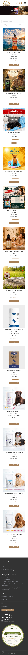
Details (14, 142)
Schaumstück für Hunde (14, 370)
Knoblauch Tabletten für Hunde (14, 329)
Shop (4, 603)
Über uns (5, 606)
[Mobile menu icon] (25, 3)
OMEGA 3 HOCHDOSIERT (14, 210)
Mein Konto (6, 600)
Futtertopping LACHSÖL (14, 52)
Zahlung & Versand (8, 596)
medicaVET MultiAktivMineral (14, 452)
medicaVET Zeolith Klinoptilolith (14, 534)
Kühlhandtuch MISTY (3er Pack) (14, 171)
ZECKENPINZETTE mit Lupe (14, 290)
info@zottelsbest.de (9, 571)
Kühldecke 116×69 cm (14, 132)
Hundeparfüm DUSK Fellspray (14, 93)
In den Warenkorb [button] (14, 64)
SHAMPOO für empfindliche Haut (14, 251)
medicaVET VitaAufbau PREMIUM (14, 493)
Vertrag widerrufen (8, 610)
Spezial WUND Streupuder (14, 411)
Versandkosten (15, 60)
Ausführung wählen (14, 342)
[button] (2, 652)
